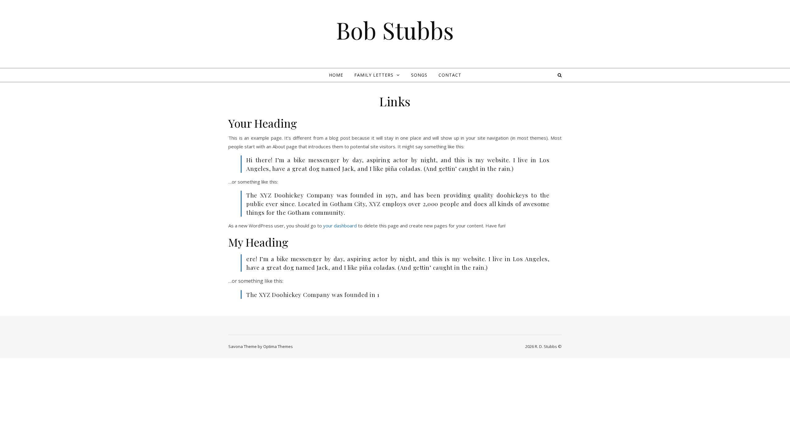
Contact (450, 75)
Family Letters (373, 75)
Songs (419, 75)
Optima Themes (278, 346)
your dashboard (340, 225)
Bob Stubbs (395, 30)
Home (336, 75)
